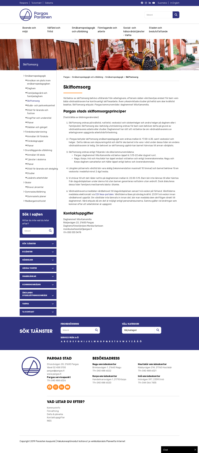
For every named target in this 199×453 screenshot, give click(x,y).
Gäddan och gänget (37, 127)
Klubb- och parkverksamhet (41, 105)
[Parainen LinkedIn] (61, 387)
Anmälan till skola (36, 155)
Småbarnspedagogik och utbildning (83, 29)
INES (49, 420)
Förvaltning (53, 411)
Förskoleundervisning (36, 132)
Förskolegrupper (35, 141)
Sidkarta (49, 3)
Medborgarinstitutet (35, 201)
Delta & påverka (55, 414)
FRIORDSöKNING (70, 324)
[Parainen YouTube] (67, 387)
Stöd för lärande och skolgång (42, 168)
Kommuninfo (53, 407)
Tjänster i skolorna (36, 159)
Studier (31, 173)
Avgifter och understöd (39, 118)
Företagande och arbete (107, 29)
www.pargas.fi (54, 374)
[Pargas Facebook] (142, 3)
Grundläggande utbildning (38, 150)
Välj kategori (130, 324)
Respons (24, 3)
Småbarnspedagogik (35, 76)
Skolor (28, 182)
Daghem (31, 88)
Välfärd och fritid (53, 29)
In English (174, 3)
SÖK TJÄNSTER (36, 331)
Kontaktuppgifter (56, 417)
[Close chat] (195, 449)
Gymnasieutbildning (35, 191)
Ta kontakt (36, 3)
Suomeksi (162, 3)
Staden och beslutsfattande (158, 29)
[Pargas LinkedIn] (150, 3)
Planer (30, 122)
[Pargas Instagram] (146, 3)
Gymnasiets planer (36, 196)
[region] (179, 449)
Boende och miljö (29, 29)
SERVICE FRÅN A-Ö (70, 338)
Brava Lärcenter (35, 187)
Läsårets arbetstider (37, 178)
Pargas (66, 77)
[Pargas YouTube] (153, 3)
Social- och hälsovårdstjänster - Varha (133, 31)
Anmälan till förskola (37, 136)
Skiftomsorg (33, 101)
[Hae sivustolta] (50, 231)
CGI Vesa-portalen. (104, 194)
